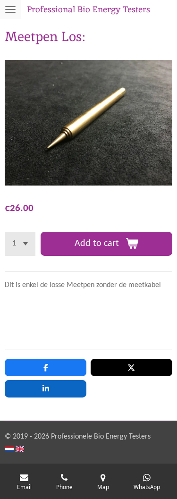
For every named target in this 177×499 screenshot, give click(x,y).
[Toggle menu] (10, 9)
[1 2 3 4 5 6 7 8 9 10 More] (20, 244)
